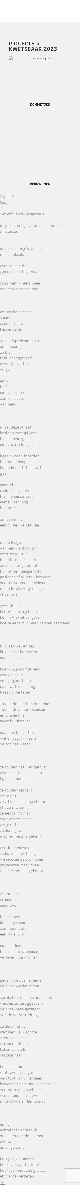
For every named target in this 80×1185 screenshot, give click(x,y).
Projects (22, 43)
